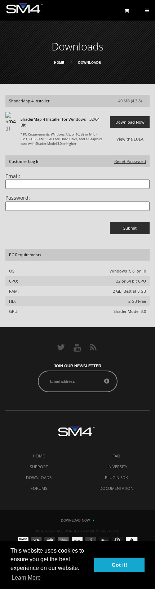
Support (39, 466)
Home (59, 63)
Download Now (75, 520)
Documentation (116, 488)
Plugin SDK (116, 477)
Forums (39, 488)
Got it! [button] (119, 565)
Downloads (39, 477)
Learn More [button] (26, 578)
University (116, 466)
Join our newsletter (77, 366)
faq (116, 456)
